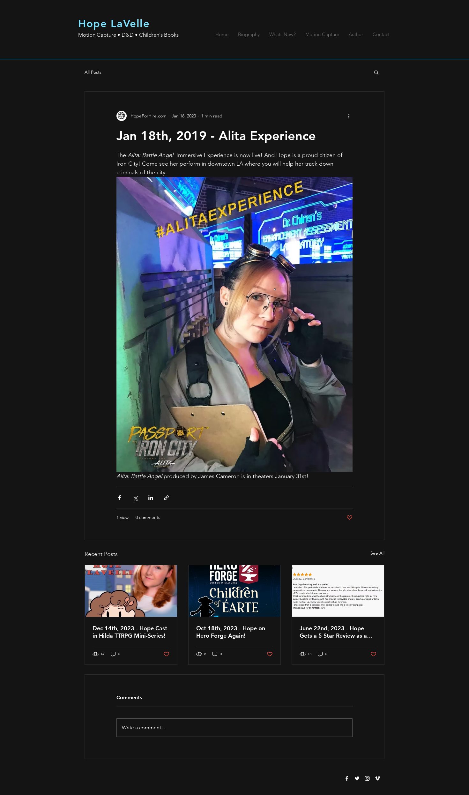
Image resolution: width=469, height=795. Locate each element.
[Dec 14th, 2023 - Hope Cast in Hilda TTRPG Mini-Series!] (131, 591)
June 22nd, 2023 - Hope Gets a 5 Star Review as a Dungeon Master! (333, 632)
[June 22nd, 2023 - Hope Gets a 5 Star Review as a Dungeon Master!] (338, 591)
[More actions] (349, 116)
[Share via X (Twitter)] (135, 498)
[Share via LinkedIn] (151, 498)
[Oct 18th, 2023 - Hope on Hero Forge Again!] (235, 591)
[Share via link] (166, 498)
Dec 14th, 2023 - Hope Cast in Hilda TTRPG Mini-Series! (130, 632)
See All (377, 553)
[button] (376, 72)
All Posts (93, 72)
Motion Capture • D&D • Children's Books (128, 35)
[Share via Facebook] (119, 498)
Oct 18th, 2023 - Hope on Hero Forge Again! (230, 632)
